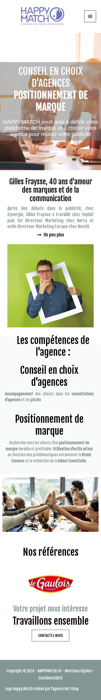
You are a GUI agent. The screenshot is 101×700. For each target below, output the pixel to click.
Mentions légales (78, 670)
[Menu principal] (90, 16)
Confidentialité (50, 678)
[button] (50, 235)
